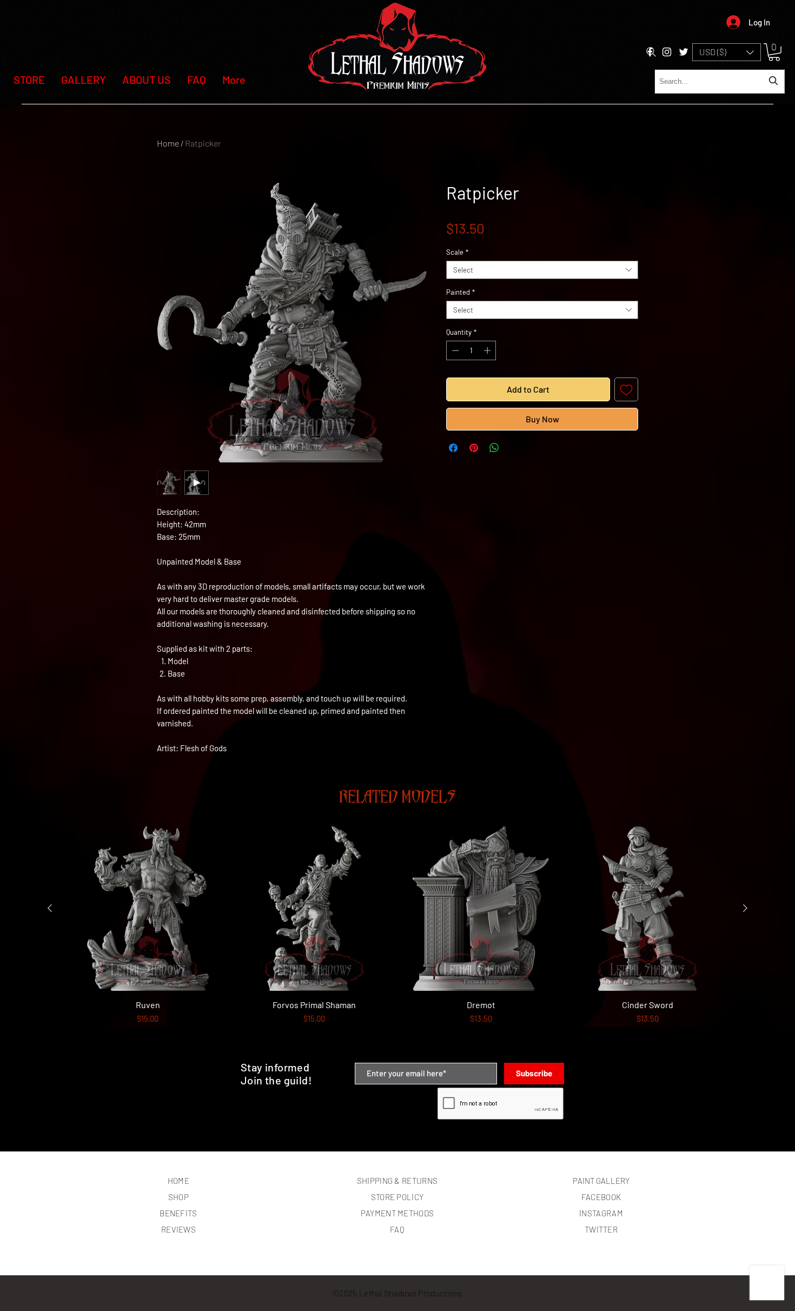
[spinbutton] (471, 350)
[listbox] (726, 52)
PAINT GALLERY (601, 1181)
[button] (726, 52)
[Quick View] (147, 908)
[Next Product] (745, 908)
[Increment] (488, 350)
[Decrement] (454, 350)
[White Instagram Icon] (667, 52)
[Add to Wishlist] (626, 389)
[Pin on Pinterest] (473, 447)
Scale (457, 252)
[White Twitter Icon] (684, 52)
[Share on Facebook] (453, 447)
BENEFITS (178, 1213)
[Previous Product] (49, 908)
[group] (397, 940)
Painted (460, 292)
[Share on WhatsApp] (494, 447)
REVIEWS (178, 1229)
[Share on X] (514, 447)
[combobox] (719, 81)
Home (168, 143)
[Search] (651, 52)
